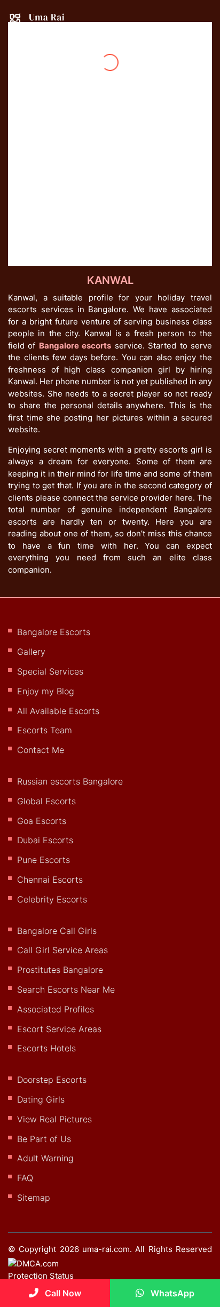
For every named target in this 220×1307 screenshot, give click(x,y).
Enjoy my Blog (45, 691)
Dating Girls (41, 1099)
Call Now (62, 1293)
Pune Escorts (43, 859)
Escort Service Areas (59, 1029)
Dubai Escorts (45, 840)
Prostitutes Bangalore (60, 969)
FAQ (25, 1178)
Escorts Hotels (46, 1048)
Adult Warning (45, 1158)
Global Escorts (46, 801)
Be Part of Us (44, 1139)
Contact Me (40, 749)
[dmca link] (52, 1274)
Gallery (31, 651)
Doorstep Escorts (52, 1079)
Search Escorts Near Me (66, 989)
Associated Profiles (55, 1009)
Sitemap (33, 1197)
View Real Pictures (54, 1119)
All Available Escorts (58, 711)
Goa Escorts (41, 820)
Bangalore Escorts (53, 632)
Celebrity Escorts (52, 899)
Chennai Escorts (50, 879)
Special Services (50, 671)
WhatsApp (171, 1293)
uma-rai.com (106, 1249)
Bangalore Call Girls (57, 930)
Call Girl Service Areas (62, 950)
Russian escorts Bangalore (70, 781)
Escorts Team (44, 730)
